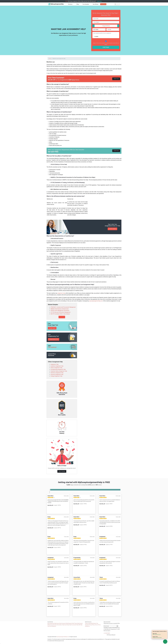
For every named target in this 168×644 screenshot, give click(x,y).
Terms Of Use (98, 624)
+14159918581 (107, 633)
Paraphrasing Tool (53, 339)
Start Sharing (62, 471)
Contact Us (87, 626)
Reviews (94, 623)
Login (118, 4)
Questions (54, 626)
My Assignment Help (52, 623)
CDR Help (80, 624)
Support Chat (157, 637)
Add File (96, 36)
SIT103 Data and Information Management (60, 312)
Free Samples (86, 4)
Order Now (99, 1)
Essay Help (58, 623)
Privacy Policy (92, 624)
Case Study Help (67, 624)
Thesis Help (76, 623)
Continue (106, 47)
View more (61, 317)
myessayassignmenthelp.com (96, 301)
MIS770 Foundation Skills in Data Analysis (60, 314)
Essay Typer (52, 328)
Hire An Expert (112, 228)
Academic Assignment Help (57, 366)
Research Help (71, 623)
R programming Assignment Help (58, 369)
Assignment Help (54, 364)
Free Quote (103, 4)
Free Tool (50, 626)
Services (70, 4)
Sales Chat (157, 634)
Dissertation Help (60, 624)
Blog (78, 4)
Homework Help (64, 623)
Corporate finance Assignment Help (59, 371)
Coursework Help (74, 624)
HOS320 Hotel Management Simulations (60, 310)
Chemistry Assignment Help (57, 372)
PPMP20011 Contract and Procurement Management (63, 307)
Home (50, 58)
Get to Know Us (88, 621)
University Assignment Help (57, 374)
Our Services (50, 621)
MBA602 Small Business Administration (60, 308)
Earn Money (95, 4)
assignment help (61, 293)
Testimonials (87, 623)
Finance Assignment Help (56, 367)
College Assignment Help (56, 376)
